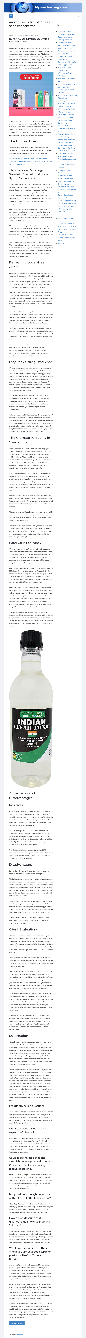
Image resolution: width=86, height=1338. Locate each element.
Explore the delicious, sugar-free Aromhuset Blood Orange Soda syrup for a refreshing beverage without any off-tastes (67, 200)
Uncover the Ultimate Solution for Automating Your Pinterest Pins (66, 45)
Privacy (60, 232)
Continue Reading (16, 1323)
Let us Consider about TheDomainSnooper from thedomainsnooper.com (67, 226)
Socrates (20, 1334)
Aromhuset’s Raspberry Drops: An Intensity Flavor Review (67, 128)
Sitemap (61, 243)
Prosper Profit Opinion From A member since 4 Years (66, 237)
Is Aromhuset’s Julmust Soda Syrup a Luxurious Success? (29, 40)
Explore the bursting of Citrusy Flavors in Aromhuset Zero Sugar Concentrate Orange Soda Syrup (67, 186)
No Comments (35, 35)
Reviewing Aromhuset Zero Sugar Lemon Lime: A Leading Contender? (67, 103)
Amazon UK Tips (23, 35)
